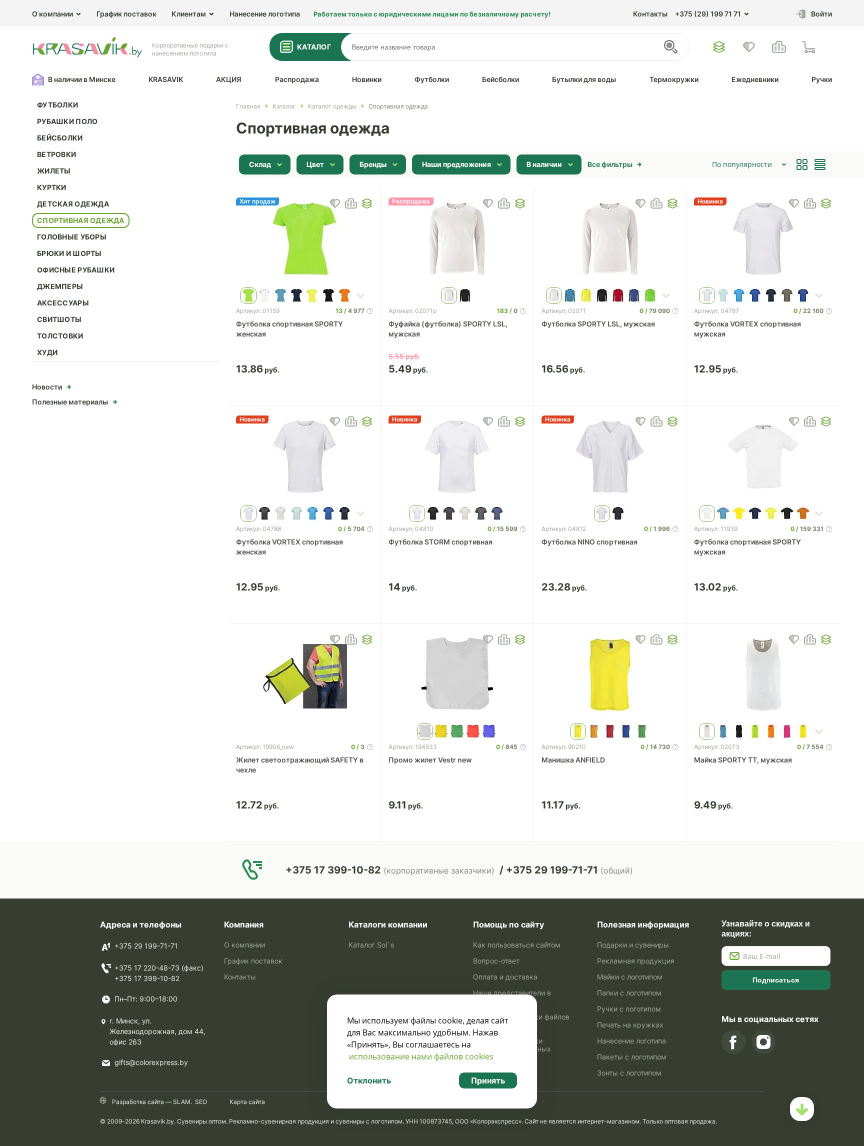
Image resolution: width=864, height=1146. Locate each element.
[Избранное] (719, 47)
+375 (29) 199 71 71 (708, 14)
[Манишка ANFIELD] (610, 676)
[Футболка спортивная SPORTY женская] (305, 240)
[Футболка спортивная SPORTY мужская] (763, 458)
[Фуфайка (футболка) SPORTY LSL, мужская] (457, 240)
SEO (201, 1102)
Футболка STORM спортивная (440, 542)
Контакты (650, 14)
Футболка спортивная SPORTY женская (289, 329)
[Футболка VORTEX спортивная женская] (305, 458)
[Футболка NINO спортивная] (610, 458)
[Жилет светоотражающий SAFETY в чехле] (305, 676)
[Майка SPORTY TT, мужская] (763, 676)
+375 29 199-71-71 (146, 946)
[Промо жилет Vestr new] (457, 676)
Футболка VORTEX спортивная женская (289, 547)
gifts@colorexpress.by (151, 1062)
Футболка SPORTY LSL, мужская (598, 324)
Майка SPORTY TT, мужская (743, 760)
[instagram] (764, 1042)
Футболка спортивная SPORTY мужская (747, 547)
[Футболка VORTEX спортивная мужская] (763, 240)
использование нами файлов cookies (421, 1056)
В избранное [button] (335, 204)
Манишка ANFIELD (573, 760)
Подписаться (775, 980)
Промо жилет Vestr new (430, 760)
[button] (367, 204)
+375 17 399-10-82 (147, 978)
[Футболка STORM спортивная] (457, 458)
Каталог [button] (314, 46)
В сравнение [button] (351, 204)
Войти (821, 14)
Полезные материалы (70, 402)
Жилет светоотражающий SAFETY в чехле (300, 765)
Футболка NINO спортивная (590, 542)
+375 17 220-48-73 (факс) (159, 968)
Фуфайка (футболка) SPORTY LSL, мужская (448, 329)
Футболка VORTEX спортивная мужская (747, 329)
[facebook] (734, 1042)
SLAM (181, 1102)
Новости (47, 386)
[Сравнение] (779, 47)
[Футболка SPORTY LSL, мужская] (610, 240)
